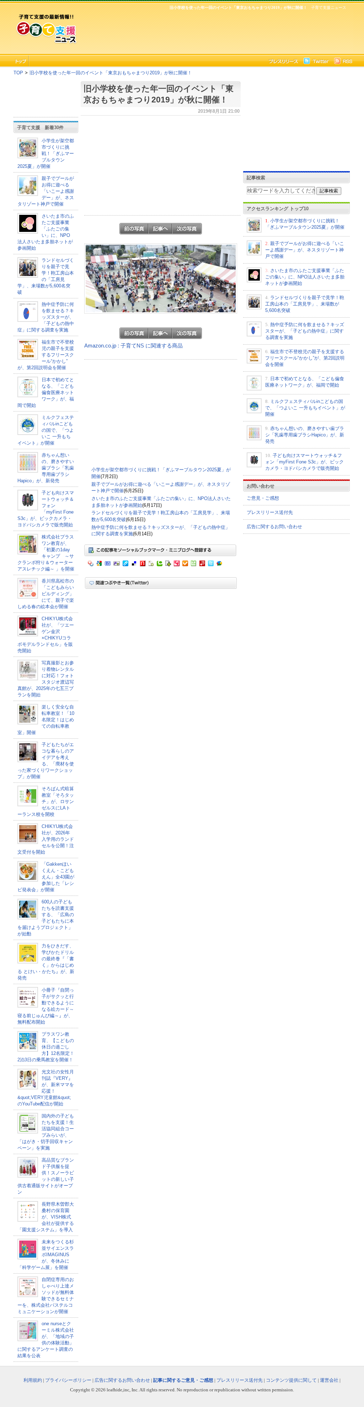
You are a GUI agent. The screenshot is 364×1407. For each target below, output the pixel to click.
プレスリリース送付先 (270, 512)
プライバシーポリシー (68, 1380)
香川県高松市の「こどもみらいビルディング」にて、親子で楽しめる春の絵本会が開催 (45, 593)
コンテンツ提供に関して (291, 1380)
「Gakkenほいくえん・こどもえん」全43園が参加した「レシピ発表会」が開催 (45, 876)
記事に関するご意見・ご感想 (183, 1380)
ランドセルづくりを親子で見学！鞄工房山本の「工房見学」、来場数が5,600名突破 (304, 304)
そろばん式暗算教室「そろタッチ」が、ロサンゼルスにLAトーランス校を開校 (45, 801)
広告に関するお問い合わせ (274, 526)
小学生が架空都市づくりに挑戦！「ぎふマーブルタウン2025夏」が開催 (45, 153)
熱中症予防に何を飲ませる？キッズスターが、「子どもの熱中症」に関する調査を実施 (45, 317)
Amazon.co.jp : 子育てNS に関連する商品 (133, 346)
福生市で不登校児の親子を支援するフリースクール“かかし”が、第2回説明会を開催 (45, 354)
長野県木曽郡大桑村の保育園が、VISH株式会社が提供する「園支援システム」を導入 (45, 1216)
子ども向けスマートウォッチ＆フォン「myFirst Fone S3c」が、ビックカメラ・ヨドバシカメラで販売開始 (304, 462)
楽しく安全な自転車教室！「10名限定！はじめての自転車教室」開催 (45, 719)
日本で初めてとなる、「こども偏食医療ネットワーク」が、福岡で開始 (45, 392)
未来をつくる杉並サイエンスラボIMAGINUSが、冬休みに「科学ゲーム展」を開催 (45, 1254)
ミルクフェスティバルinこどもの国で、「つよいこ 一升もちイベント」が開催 (45, 430)
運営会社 (329, 1380)
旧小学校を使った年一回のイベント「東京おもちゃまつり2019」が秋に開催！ (111, 72)
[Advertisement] (214, 31)
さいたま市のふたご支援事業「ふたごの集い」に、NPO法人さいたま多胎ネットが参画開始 (304, 277)
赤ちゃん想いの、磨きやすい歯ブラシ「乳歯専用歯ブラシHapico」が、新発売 (45, 467)
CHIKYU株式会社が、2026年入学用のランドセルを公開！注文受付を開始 (45, 839)
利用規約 (32, 1380)
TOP (18, 72)
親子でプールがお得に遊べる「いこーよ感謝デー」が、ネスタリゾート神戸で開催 (45, 191)
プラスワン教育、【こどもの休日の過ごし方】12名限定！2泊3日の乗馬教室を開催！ (45, 1046)
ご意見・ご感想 (263, 498)
